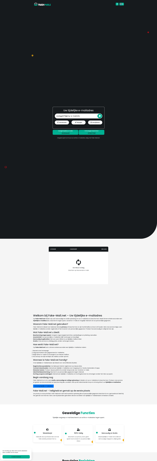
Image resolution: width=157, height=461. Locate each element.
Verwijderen (96, 122)
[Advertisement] (39, 269)
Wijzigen (79, 122)
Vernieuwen (63, 122)
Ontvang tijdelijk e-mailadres (43, 386)
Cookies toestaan (16, 456)
